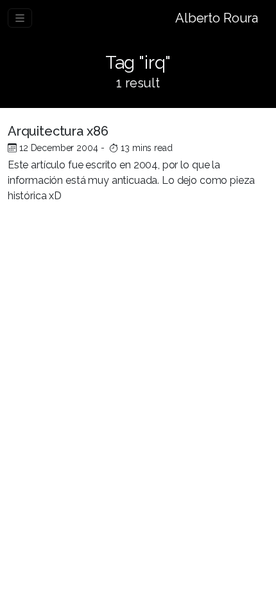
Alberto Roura (216, 18)
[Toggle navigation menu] (20, 18)
